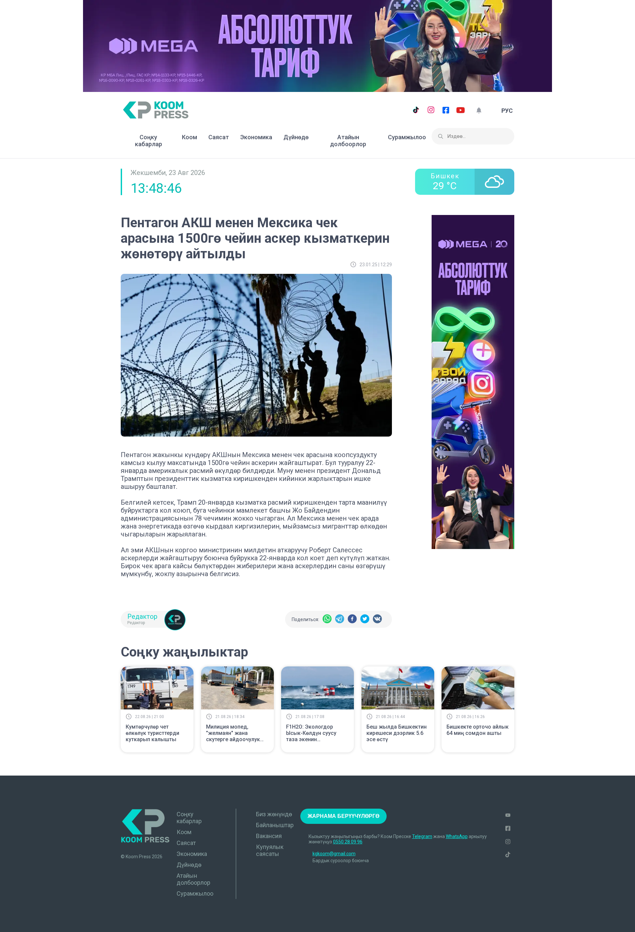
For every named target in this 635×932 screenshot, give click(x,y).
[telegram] (339, 619)
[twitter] (364, 619)
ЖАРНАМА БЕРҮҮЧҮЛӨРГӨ (343, 816)
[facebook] (352, 619)
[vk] (377, 619)
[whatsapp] (327, 619)
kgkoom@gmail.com (334, 853)
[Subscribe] (478, 110)
